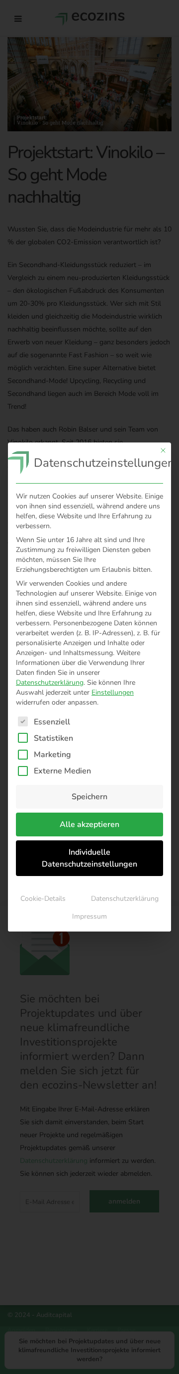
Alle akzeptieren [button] (89, 824)
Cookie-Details (43, 898)
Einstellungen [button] (112, 692)
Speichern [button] (89, 796)
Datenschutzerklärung (50, 682)
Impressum (89, 916)
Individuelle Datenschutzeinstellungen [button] (89, 858)
